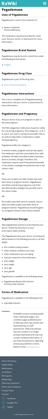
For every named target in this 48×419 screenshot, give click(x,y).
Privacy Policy (8, 390)
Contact (5, 394)
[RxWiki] (9, 3)
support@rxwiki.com (33, 347)
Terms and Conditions (11, 387)
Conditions (6, 372)
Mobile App (7, 379)
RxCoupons (7, 376)
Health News (7, 364)
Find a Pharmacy (9, 361)
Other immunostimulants (15, 85)
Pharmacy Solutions (10, 383)
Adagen (7, 64)
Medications (7, 368)
